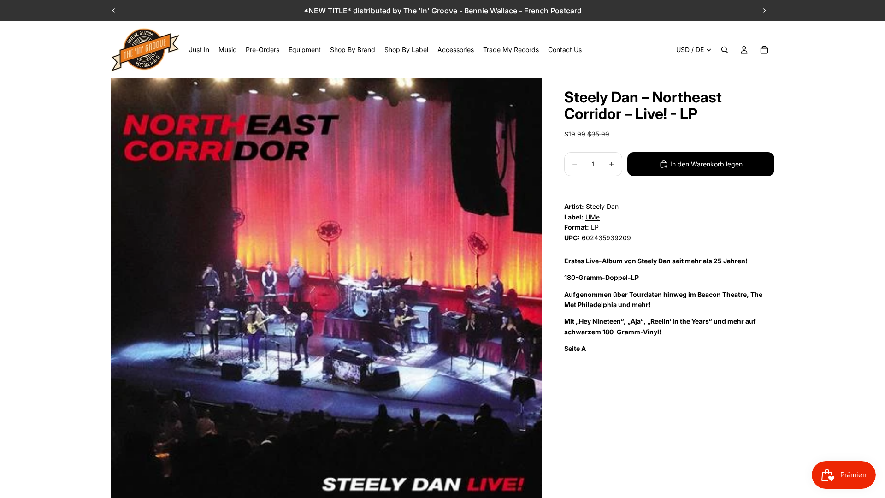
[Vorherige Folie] (114, 10)
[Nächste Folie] (764, 10)
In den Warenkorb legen (706, 164)
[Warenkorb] (764, 50)
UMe (592, 217)
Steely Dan (602, 206)
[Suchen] (724, 50)
